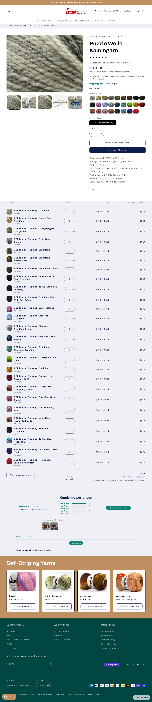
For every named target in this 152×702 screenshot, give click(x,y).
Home (9, 25)
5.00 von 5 (35, 506)
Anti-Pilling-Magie (53, 596)
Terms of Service (108, 644)
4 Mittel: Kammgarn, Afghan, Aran (24, 25)
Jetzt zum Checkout (117, 150)
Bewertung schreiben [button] (118, 508)
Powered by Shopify (27, 694)
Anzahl (92, 128)
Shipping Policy (108, 640)
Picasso (12, 596)
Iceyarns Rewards (62, 640)
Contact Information (110, 648)
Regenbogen (86, 596)
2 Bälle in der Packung (103, 123)
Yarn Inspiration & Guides (18, 640)
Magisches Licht (123, 596)
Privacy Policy (107, 631)
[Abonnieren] (50, 664)
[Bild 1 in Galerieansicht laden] (14, 102)
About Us (11, 631)
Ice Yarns (16, 694)
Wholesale (58, 635)
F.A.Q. (9, 644)
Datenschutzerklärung (45, 694)
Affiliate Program (61, 631)
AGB (70, 694)
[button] (9, 11)
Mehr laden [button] (76, 543)
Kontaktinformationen (91, 694)
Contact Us (12, 648)
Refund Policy (107, 635)
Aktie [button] (94, 189)
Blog (9, 635)
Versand (103, 71)
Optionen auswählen (23, 606)
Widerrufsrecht (61, 694)
